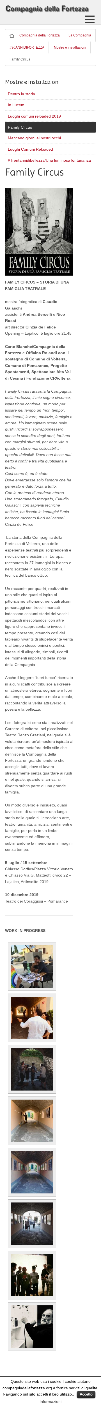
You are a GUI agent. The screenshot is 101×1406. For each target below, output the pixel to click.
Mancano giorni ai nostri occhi (34, 138)
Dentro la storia (21, 94)
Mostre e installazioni (70, 47)
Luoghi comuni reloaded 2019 (34, 116)
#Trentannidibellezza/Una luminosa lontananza (49, 160)
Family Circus (20, 127)
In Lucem (16, 105)
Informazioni (50, 1401)
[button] (90, 19)
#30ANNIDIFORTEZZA (27, 47)
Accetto (86, 1394)
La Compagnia (79, 35)
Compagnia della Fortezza (39, 35)
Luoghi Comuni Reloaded (30, 149)
